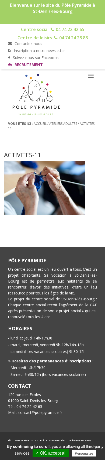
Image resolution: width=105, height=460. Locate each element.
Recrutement (28, 64)
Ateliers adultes (63, 123)
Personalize (84, 453)
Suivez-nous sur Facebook (35, 57)
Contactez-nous (27, 43)
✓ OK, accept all (50, 453)
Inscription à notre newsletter (39, 50)
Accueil (40, 123)
